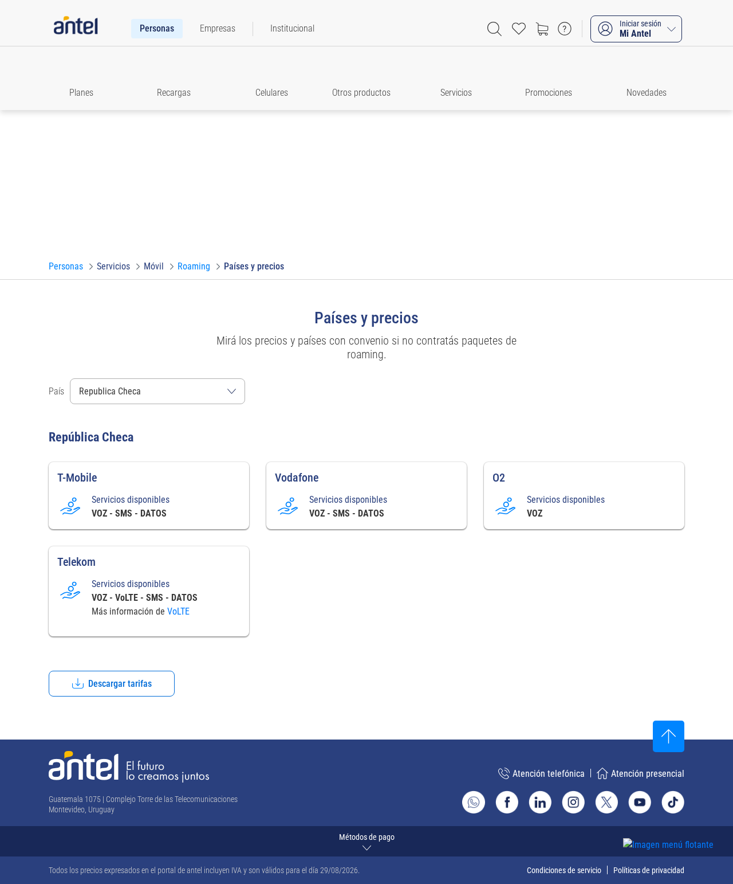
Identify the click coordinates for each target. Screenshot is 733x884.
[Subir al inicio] (668, 736)
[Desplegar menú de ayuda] (686, 824)
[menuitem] (157, 28)
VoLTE (178, 611)
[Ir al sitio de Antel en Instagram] (573, 802)
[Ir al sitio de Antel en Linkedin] (540, 802)
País (56, 391)
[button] (86, 78)
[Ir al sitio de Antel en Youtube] (639, 802)
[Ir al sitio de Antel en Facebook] (506, 802)
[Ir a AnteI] (76, 28)
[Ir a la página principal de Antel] (129, 767)
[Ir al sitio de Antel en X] (606, 802)
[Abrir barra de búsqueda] (494, 29)
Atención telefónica (549, 773)
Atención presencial (647, 773)
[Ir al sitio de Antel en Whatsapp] (473, 802)
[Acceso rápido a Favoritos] (518, 28)
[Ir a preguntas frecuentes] (564, 28)
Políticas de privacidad (648, 870)
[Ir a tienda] (541, 28)
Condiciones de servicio (564, 870)
